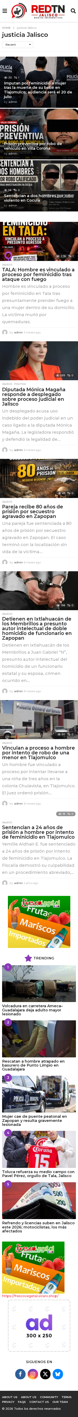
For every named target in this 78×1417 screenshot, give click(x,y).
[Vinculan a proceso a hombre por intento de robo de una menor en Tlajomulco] (39, 719)
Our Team (60, 1401)
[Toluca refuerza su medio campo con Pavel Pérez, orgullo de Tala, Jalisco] (39, 1149)
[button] (4, 11)
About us (9, 1397)
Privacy (8, 1401)
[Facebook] (20, 1374)
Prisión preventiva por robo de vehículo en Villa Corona (33, 146)
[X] (45, 1374)
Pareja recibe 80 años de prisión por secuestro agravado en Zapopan (32, 511)
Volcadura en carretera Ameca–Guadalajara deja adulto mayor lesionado (32, 1010)
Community (49, 1397)
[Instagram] (33, 1374)
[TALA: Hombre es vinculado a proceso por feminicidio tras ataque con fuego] (39, 241)
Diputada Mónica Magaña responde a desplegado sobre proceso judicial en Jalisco (34, 397)
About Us (28, 1397)
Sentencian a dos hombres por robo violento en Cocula (39, 198)
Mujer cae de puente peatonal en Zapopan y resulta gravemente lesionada (34, 1120)
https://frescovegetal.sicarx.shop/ (30, 1296)
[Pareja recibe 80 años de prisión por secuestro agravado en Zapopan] (39, 478)
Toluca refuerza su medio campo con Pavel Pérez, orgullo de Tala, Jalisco (38, 1174)
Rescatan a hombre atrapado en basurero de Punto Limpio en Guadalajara (33, 1065)
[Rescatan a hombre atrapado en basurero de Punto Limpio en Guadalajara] (39, 1038)
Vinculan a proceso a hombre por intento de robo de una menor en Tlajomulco (38, 752)
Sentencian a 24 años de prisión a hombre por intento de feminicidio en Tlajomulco (38, 832)
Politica (20, 384)
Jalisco (7, 264)
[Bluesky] (58, 1374)
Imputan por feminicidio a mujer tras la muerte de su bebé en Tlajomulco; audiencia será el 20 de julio (38, 90)
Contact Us (39, 1401)
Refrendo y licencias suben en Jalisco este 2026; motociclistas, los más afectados (38, 1227)
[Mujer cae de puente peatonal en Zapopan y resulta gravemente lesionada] (39, 1094)
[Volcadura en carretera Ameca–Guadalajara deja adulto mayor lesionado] (39, 983)
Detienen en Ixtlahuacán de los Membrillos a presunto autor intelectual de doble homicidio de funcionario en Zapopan (37, 628)
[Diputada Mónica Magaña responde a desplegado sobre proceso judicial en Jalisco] (39, 360)
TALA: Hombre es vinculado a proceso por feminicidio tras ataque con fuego (38, 274)
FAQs (22, 1401)
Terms (67, 1397)
